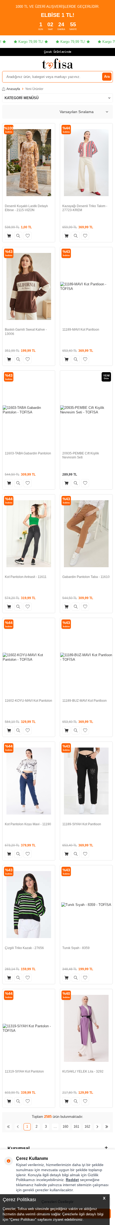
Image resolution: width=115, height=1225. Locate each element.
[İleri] (97, 1126)
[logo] (57, 63)
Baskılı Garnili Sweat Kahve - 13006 (26, 332)
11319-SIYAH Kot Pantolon (24, 1071)
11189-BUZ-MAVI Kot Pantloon (84, 701)
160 (65, 1127)
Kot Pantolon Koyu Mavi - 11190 (28, 824)
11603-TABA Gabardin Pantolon (28, 453)
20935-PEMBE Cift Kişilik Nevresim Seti (80, 455)
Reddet (72, 1180)
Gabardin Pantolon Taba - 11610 (86, 577)
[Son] (106, 1126)
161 (76, 1127)
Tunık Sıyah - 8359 (76, 948)
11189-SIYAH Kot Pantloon (81, 824)
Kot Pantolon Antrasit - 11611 (26, 577)
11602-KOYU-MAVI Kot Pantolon (28, 701)
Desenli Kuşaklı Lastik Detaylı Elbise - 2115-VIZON (26, 208)
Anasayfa (13, 89)
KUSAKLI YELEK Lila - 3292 (82, 1071)
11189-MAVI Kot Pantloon (80, 329)
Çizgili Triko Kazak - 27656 (24, 948)
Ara (107, 76)
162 (87, 1127)
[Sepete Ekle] (9, 236)
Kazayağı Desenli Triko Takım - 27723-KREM (84, 208)
